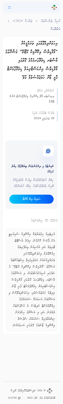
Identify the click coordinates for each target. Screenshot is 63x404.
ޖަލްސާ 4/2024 (22, 21)
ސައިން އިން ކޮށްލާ (31, 199)
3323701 (12, 398)
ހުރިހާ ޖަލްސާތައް (50, 21)
